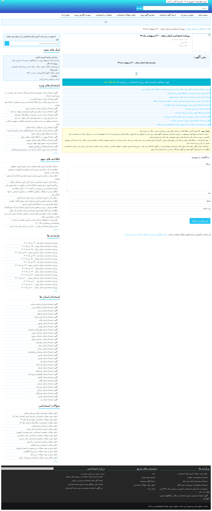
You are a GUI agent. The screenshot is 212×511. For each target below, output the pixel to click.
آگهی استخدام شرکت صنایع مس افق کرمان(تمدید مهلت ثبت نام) (34, 112)
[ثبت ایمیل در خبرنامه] (7, 43)
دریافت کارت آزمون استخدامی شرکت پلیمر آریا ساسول (37, 198)
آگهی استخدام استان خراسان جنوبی (45, 333)
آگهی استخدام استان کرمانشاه (47, 371)
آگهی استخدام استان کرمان (48, 368)
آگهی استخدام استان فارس (48, 355)
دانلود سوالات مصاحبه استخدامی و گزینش (42, 442)
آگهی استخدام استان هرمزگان (47, 393)
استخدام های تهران (148, 477)
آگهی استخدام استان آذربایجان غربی (45, 307)
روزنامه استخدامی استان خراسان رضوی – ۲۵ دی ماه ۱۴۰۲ (36, 252)
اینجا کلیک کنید (110, 82)
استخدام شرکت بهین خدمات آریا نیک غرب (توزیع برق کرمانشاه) (34, 150)
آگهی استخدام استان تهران (48, 326)
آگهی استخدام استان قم (49, 361)
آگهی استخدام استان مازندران (47, 387)
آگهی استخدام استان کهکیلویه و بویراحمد (43, 374)
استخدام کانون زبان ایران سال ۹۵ (198, 109)
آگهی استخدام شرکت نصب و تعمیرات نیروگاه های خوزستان (36, 115)
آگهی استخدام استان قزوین (48, 358)
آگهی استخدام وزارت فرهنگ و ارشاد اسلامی (41, 127)
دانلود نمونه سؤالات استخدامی (144, 485)
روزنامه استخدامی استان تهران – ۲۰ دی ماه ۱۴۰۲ (39, 284)
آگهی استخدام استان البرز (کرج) (46, 317)
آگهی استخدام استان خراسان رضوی (45, 336)
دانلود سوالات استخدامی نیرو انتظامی (44, 445)
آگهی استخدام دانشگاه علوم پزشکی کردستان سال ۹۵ (190, 121)
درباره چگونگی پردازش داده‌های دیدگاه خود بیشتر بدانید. (146, 235)
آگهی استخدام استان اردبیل (48, 311)
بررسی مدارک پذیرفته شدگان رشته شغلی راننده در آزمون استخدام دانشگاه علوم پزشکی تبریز (175, 89)
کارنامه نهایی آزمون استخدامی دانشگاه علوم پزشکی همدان (188, 93)
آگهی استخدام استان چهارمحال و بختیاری (43, 330)
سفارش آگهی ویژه (147, 15)
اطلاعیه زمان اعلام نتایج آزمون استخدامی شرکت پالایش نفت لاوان (34, 210)
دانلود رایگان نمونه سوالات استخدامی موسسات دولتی (38, 458)
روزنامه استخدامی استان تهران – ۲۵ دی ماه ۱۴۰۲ (39, 246)
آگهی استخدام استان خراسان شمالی (44, 339)
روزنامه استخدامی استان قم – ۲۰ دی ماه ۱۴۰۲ (40, 281)
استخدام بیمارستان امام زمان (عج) (195, 481)
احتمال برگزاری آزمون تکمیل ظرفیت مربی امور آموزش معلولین (34, 166)
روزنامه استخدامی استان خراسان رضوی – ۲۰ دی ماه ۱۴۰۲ (36, 278)
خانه (209, 29)
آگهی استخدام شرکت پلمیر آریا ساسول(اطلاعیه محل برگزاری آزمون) (32, 130)
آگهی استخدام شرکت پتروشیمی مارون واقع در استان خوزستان (187, 117)
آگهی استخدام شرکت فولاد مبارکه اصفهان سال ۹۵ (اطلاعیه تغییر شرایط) (183, 124)
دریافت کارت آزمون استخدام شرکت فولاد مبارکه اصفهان (189, 97)
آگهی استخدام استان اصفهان (47, 314)
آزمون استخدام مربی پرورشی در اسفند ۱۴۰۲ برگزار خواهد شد (35, 188)
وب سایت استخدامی (163, 506)
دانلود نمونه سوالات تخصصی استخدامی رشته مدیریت (38, 439)
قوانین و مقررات (187, 15)
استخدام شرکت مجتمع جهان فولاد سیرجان (42, 143)
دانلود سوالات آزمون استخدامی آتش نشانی (42, 429)
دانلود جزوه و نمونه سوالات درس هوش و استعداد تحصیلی (37, 448)
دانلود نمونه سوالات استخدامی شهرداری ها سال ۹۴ (39, 419)
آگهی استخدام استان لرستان (47, 384)
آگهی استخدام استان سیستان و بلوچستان (43, 352)
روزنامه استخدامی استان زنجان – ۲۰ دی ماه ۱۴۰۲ (39, 287)
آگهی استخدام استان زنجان (48, 345)
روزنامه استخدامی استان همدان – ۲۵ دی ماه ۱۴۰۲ (39, 259)
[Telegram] (12, 506)
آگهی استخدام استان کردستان (47, 365)
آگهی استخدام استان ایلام (48, 320)
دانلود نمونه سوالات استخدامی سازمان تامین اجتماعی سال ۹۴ (35, 416)
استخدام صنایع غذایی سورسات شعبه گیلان (192, 485)
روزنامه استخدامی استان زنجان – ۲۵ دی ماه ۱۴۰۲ (39, 249)
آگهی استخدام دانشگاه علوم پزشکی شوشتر (42, 140)
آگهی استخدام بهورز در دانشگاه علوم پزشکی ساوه (39, 137)
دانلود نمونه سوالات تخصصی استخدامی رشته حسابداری (37, 435)
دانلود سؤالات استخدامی (126, 15)
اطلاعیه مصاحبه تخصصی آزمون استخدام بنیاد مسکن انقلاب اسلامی (33, 201)
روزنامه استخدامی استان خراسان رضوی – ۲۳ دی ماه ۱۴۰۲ (36, 265)
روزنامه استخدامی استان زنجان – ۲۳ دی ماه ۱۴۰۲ (39, 272)
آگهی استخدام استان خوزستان (47, 342)
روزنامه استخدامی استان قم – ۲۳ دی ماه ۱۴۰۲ (40, 262)
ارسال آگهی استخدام (168, 15)
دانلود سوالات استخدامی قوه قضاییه (45, 426)
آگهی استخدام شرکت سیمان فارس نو (44, 99)
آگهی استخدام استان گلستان (47, 377)
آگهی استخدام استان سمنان (48, 349)
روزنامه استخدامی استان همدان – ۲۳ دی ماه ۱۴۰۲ (39, 275)
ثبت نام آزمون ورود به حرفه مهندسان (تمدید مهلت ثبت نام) (36, 118)
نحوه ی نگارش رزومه (82, 15)
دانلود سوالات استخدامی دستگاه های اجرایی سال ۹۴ (39, 423)
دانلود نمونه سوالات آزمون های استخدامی (193, 474)
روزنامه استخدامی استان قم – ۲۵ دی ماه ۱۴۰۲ (40, 256)
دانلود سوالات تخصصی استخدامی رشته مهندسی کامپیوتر (37, 432)
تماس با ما (66, 15)
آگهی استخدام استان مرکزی (47, 390)
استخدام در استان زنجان (196, 29)
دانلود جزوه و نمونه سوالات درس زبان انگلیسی (41, 451)
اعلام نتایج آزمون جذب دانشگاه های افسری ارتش (40, 204)
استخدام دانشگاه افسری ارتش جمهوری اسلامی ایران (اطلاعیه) (187, 105)
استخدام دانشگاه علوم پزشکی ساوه (44, 134)
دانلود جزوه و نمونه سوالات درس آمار (44, 454)
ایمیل (208, 201)
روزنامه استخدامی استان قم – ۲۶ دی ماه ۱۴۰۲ (40, 243)
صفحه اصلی (203, 15)
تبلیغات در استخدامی (104, 15)
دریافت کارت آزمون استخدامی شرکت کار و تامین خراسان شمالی (34, 182)
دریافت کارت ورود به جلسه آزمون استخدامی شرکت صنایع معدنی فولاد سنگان (181, 101)
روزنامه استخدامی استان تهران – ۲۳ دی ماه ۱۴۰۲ (39, 268)
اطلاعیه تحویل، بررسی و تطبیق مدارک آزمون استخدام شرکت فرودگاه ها (31, 207)
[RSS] (6, 506)
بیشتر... (55, 153)
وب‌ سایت (206, 209)
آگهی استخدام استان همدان (48, 396)
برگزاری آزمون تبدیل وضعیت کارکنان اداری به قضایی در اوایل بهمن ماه (32, 185)
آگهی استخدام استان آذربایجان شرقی (44, 304)
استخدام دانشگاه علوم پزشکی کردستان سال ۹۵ (192, 113)
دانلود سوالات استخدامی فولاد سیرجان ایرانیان (41, 413)
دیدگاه (208, 164)
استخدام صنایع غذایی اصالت (197, 477)
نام (209, 193)
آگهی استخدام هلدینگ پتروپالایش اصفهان (43, 146)
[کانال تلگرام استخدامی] (106, 22)
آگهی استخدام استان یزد (49, 400)
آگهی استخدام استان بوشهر (48, 323)
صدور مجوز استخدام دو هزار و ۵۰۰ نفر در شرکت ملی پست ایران (34, 226)
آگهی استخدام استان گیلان (48, 380)
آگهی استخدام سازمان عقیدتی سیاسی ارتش (41, 108)
